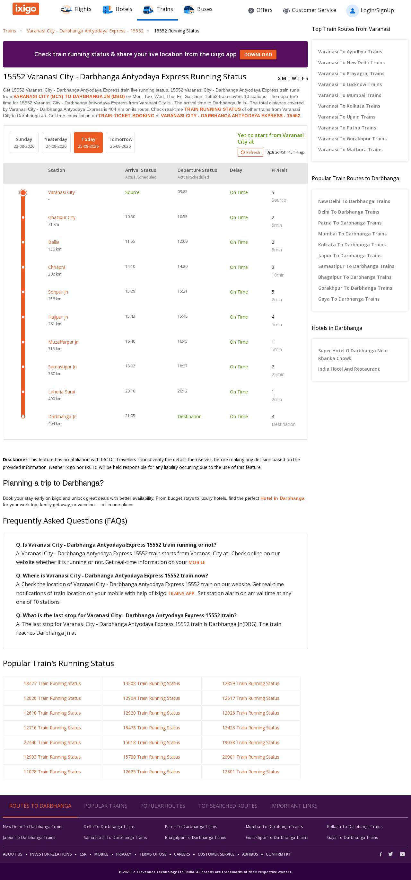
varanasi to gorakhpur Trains (352, 139)
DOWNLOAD (258, 54)
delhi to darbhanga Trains (348, 212)
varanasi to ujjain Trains (346, 117)
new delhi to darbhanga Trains (354, 201)
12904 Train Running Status (151, 698)
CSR (83, 854)
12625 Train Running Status (151, 772)
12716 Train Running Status (52, 728)
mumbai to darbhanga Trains (352, 234)
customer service (216, 854)
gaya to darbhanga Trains (349, 299)
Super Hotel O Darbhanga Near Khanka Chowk (353, 354)
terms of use (153, 854)
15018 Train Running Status (151, 742)
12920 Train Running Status (151, 713)
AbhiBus (250, 854)
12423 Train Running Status (250, 728)
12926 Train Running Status (250, 713)
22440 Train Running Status (52, 742)
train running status (212, 109)
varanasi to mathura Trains (350, 149)
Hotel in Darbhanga (282, 498)
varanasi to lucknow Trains (350, 84)
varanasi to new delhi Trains (351, 62)
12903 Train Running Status (52, 757)
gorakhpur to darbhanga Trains (355, 288)
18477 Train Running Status (52, 683)
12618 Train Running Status (52, 713)
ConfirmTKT (278, 854)
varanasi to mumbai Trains (349, 95)
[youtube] (402, 854)
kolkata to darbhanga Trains (352, 245)
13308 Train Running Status (151, 683)
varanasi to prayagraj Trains (351, 73)
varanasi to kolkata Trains (349, 106)
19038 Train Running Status (250, 742)
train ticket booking (126, 115)
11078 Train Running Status (52, 772)
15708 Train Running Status (151, 757)
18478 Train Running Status (151, 728)
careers (182, 854)
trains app (182, 593)
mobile (197, 562)
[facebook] (382, 854)
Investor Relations (51, 854)
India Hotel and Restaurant (349, 369)
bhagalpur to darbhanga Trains (354, 277)
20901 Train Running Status (250, 757)
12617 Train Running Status (250, 698)
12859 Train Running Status (250, 683)
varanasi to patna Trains (347, 128)
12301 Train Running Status (250, 772)
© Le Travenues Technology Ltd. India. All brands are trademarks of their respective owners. (205, 872)
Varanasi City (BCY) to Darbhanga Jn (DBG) (69, 96)
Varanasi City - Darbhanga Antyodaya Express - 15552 (230, 115)
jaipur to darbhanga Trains (349, 255)
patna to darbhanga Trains (349, 223)
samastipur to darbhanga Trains (356, 266)
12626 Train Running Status (52, 698)
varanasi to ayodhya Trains (350, 51)
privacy (124, 854)
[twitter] (390, 854)
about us (12, 854)
